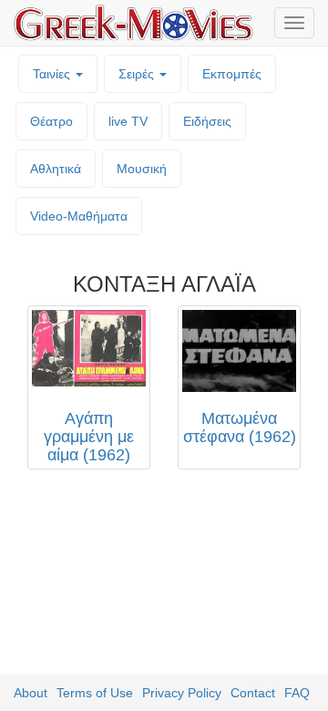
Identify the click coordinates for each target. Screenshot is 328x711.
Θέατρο (51, 121)
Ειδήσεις (207, 121)
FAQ (297, 692)
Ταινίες (53, 74)
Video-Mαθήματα (79, 216)
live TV (128, 121)
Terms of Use (94, 692)
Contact (253, 692)
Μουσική (142, 168)
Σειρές (138, 74)
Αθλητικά (55, 168)
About (30, 692)
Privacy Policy (181, 692)
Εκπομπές (231, 74)
